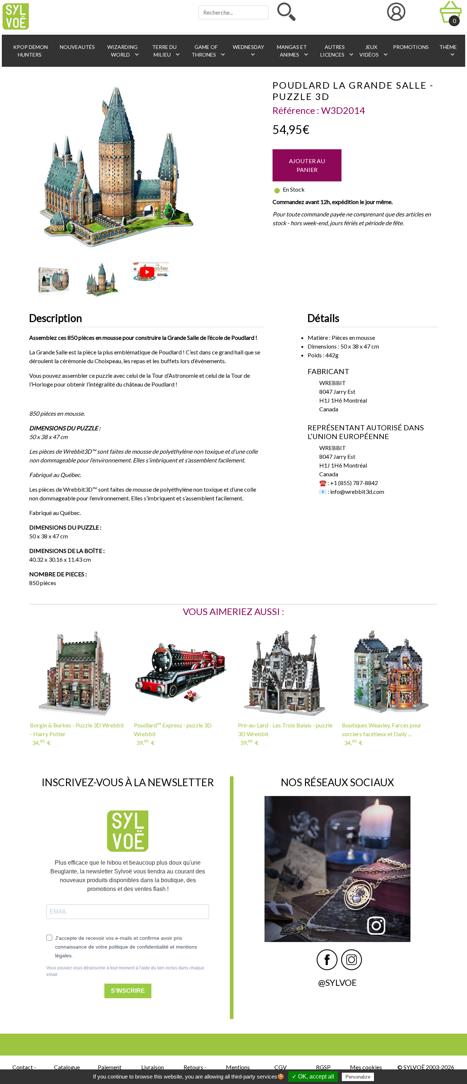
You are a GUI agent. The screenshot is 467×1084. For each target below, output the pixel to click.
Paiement (109, 1067)
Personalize (358, 1077)
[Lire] (147, 272)
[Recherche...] (286, 12)
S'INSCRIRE (128, 991)
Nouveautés (77, 47)
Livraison (152, 1067)
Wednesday (248, 51)
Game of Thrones (208, 51)
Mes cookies (366, 1067)
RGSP (323, 1067)
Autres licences (336, 51)
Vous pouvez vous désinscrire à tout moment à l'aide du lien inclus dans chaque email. (125, 971)
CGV (280, 1067)
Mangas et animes (293, 51)
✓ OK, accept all (313, 1076)
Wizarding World (123, 51)
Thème (447, 51)
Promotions (410, 47)
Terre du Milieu (166, 51)
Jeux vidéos (372, 51)
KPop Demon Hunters (30, 51)
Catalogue (67, 1067)
